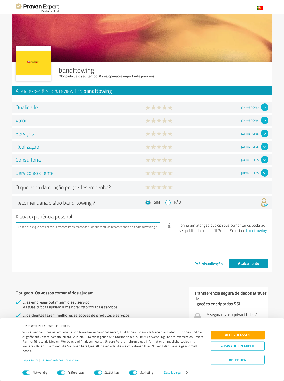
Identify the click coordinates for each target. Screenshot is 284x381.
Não (177, 202)
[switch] (61, 372)
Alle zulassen (237, 335)
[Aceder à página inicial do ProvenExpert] (37, 11)
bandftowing (256, 230)
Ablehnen (238, 359)
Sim (157, 202)
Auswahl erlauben (238, 346)
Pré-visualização (208, 263)
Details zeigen (173, 373)
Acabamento (248, 263)
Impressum (30, 360)
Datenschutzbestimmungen (60, 360)
